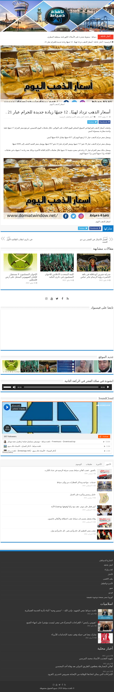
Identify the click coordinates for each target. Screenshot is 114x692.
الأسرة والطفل (71, 117)
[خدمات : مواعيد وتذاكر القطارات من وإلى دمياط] (104, 486)
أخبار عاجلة (98, 42)
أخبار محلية (80, 117)
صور (111, 588)
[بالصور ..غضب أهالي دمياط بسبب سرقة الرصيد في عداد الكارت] (104, 474)
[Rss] (67, 298)
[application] (57, 387)
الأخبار (110, 574)
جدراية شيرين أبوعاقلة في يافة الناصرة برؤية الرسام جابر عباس (95, 275)
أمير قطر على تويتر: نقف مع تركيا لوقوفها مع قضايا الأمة (73, 506)
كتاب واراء (109, 570)
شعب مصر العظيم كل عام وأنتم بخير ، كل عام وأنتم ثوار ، (73, 531)
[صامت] (14, 387)
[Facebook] (62, 298)
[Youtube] (51, 298)
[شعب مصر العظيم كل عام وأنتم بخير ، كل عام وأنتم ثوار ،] (104, 534)
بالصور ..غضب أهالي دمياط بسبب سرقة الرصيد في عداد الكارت (70, 470)
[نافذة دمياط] (57, 16)
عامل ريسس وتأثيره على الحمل (83, 494)
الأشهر (108, 464)
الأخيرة (99, 464)
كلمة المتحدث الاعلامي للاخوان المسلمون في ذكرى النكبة (73, 37)
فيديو (111, 593)
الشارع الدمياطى (106, 560)
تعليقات (89, 464)
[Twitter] (57, 298)
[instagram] (46, 298)
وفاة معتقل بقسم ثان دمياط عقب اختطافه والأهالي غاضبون (72, 519)
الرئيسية (108, 42)
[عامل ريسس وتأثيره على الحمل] (104, 498)
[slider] (8, 386)
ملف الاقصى (108, 579)
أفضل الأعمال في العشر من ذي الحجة (93, 239)
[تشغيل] (108, 387)
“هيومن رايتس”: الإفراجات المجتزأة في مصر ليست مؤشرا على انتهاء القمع (61, 622)
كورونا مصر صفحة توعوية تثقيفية (100, 597)
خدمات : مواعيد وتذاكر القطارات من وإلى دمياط (76, 482)
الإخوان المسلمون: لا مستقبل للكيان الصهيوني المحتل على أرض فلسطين (21, 277)
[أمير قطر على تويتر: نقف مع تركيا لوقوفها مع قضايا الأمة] (104, 510)
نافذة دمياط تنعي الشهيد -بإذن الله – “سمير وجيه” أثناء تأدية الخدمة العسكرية (60, 610)
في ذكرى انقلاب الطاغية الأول (19, 238)
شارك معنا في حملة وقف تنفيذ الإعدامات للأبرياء (73, 634)
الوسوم (79, 464)
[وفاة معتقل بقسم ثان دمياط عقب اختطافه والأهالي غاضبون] (104, 522)
